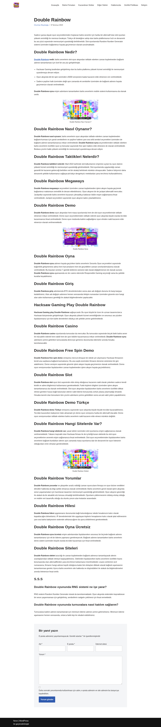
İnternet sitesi (101, 644)
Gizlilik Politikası (131, 5)
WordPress (24, 721)
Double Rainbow (41, 60)
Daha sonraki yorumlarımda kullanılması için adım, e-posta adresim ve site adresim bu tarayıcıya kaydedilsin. (79, 692)
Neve (15, 721)
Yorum (42, 654)
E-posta (71, 644)
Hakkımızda (116, 5)
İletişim (144, 5)
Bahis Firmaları (68, 5)
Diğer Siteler (102, 5)
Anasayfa (55, 5)
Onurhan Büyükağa (41, 25)
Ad (40, 644)
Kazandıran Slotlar (86, 5)
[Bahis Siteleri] (16, 5)
